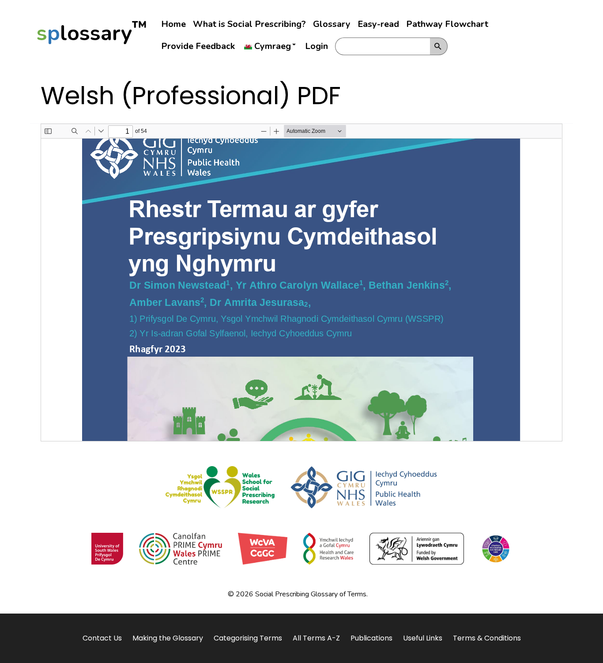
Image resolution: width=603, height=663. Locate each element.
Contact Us (102, 638)
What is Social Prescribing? (249, 24)
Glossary (331, 24)
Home (173, 24)
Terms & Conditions (487, 638)
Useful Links (422, 638)
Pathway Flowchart (447, 24)
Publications (371, 638)
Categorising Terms (248, 638)
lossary (92, 33)
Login (316, 46)
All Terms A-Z (316, 638)
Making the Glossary (167, 638)
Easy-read (378, 24)
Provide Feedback (198, 46)
